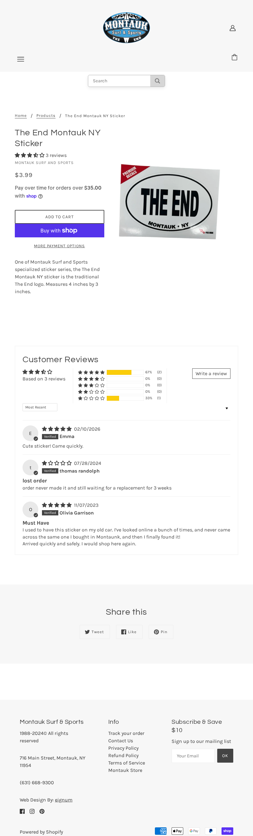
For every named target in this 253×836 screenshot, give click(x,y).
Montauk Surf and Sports (44, 162)
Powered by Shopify (41, 832)
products (46, 115)
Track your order (126, 733)
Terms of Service (126, 763)
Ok (225, 755)
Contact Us (120, 741)
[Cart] (235, 57)
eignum (64, 800)
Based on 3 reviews (44, 379)
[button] (30, 155)
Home (21, 115)
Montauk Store (125, 770)
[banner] (126, 27)
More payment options (59, 246)
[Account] (232, 28)
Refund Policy (123, 755)
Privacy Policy (123, 748)
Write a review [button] (211, 373)
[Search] (157, 81)
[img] (57, 429)
